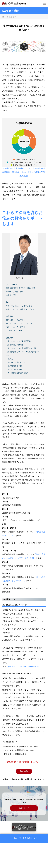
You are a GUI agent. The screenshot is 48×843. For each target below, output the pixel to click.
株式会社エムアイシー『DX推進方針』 (24, 667)
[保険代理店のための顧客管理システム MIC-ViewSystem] (14, 3)
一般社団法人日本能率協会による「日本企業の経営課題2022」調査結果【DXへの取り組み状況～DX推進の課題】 (24, 172)
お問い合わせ (24, 771)
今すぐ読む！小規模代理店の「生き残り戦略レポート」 (24, 827)
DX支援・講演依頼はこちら (26, 838)
